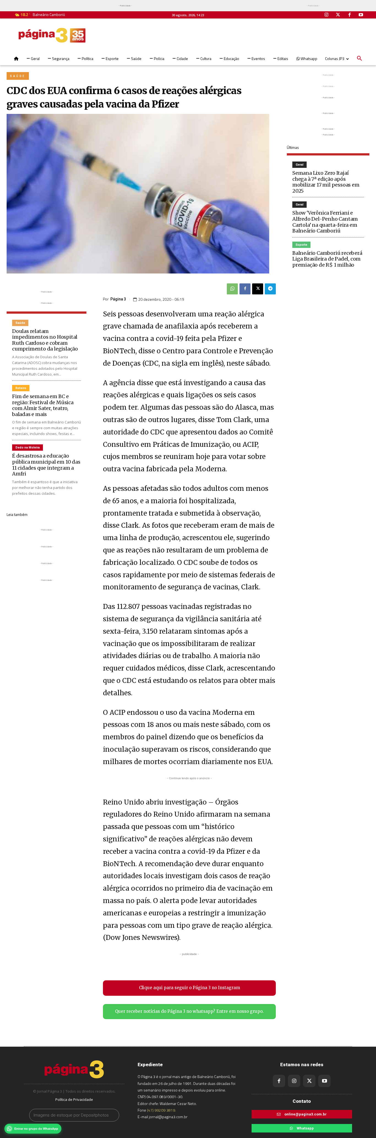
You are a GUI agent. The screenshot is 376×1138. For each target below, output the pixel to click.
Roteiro (20, 388)
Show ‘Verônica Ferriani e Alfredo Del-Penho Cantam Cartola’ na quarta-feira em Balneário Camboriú (325, 222)
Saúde (18, 76)
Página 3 (118, 299)
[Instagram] (327, 15)
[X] (257, 288)
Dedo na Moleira (27, 447)
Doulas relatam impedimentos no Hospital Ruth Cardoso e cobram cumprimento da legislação (45, 340)
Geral (299, 164)
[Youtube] (361, 15)
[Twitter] (338, 15)
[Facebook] (349, 15)
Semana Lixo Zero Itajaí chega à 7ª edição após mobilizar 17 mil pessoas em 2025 (325, 182)
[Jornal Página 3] (52, 35)
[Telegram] (270, 288)
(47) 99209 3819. (161, 1110)
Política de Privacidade (74, 1099)
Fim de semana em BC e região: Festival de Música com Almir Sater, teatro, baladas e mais (42, 405)
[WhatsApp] (232, 288)
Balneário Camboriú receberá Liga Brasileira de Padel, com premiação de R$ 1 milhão (327, 259)
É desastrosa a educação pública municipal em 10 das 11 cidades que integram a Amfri (46, 465)
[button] (359, 58)
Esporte (301, 245)
